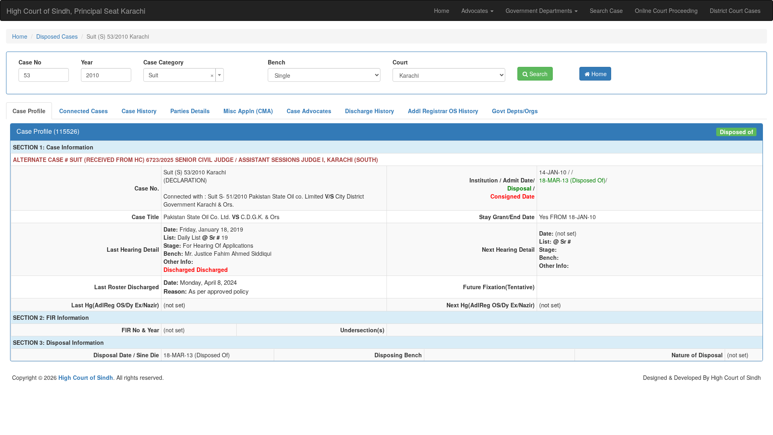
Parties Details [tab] (190, 111)
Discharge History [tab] (369, 111)
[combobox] (183, 75)
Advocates (475, 10)
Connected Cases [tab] (83, 111)
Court (400, 62)
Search (538, 74)
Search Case (606, 10)
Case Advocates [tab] (309, 111)
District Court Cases (735, 10)
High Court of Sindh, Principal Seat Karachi (75, 10)
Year (87, 62)
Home (441, 10)
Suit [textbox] (181, 75)
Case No (30, 62)
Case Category (163, 62)
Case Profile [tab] (28, 111)
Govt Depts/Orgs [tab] (515, 111)
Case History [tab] (139, 111)
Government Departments (540, 10)
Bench (276, 62)
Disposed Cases (57, 36)
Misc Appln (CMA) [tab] (248, 111)
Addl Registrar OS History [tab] (443, 111)
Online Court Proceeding (666, 10)
